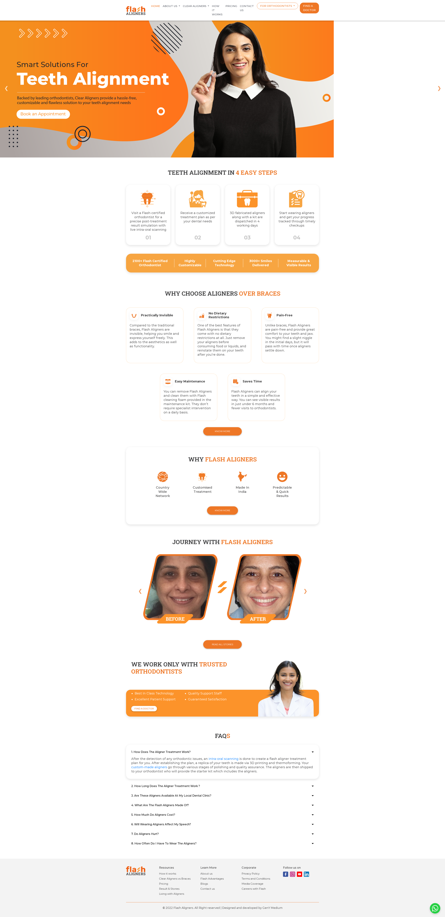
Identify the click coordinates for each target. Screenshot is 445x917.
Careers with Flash (254, 888)
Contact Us (247, 8)
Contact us (207, 888)
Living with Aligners (171, 893)
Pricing (231, 6)
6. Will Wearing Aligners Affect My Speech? (161, 824)
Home (155, 6)
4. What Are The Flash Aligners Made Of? (160, 805)
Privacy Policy (251, 873)
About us (170, 6)
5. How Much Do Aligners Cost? (153, 814)
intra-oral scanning (223, 759)
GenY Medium (272, 908)
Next (439, 87)
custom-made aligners (149, 767)
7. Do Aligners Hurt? (145, 834)
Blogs (204, 883)
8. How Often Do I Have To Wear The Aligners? (164, 843)
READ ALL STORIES (222, 644)
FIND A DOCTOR (309, 8)
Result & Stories (169, 888)
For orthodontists (276, 5)
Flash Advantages (212, 878)
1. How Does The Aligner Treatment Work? (161, 752)
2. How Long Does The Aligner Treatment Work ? (165, 786)
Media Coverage (252, 883)
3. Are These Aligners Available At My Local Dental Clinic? (171, 795)
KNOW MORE (222, 431)
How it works (217, 10)
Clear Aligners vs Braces (175, 878)
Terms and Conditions (256, 878)
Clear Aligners (195, 6)
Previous (6, 87)
